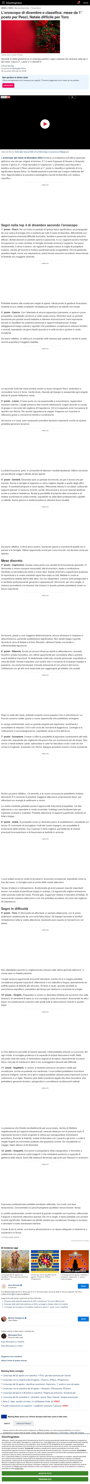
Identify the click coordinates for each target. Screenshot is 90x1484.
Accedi (85, 3)
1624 (49, 1442)
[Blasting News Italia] (14, 2)
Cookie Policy (19, 1468)
